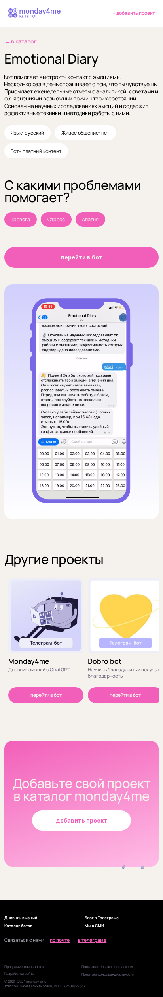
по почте (60, 940)
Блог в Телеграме (102, 917)
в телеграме (92, 940)
